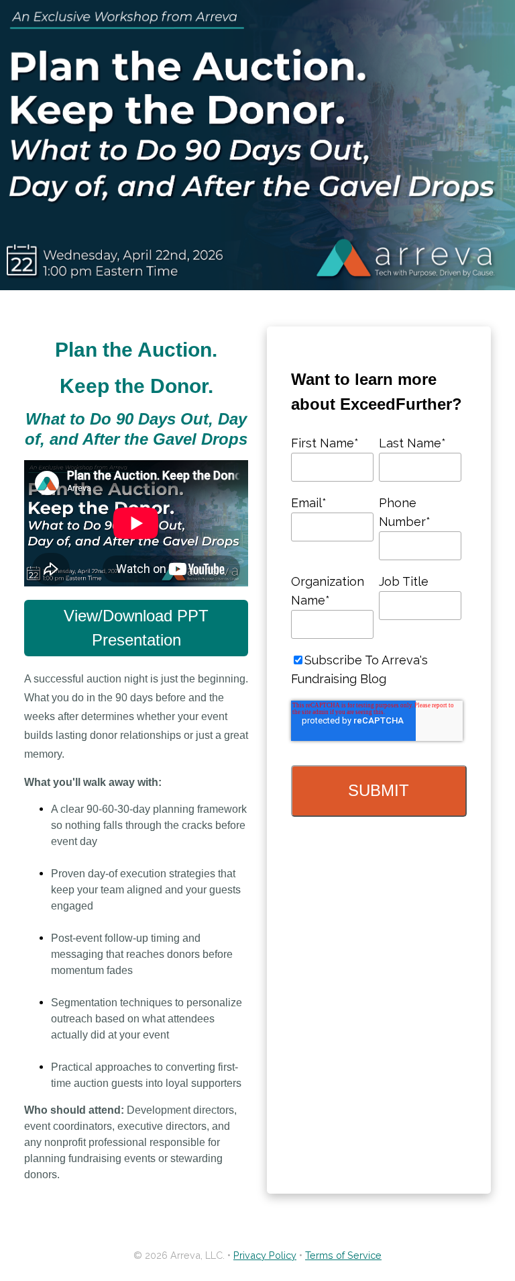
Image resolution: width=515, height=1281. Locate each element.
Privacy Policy (264, 1255)
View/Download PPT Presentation (136, 628)
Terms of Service (343, 1255)
